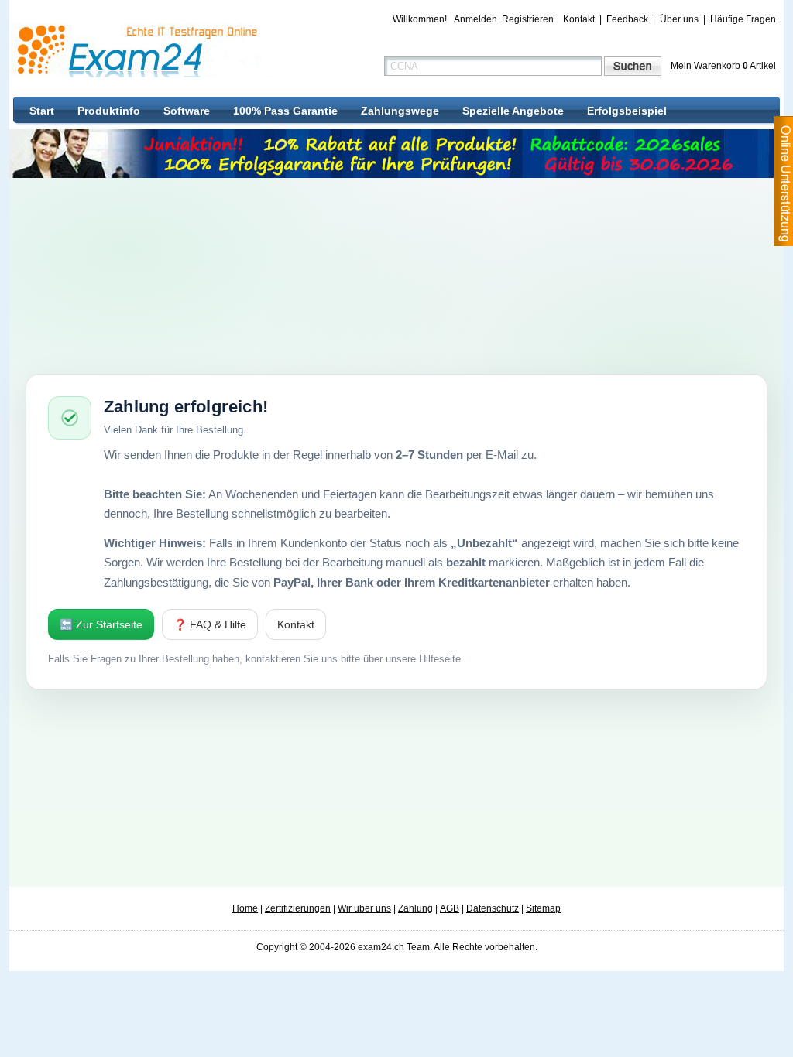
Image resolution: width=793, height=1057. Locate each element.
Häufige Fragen (743, 19)
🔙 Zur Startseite (101, 624)
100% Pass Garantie (285, 110)
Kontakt (579, 19)
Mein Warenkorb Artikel (723, 65)
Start (41, 110)
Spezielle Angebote (513, 110)
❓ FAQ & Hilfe (209, 624)
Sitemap (543, 908)
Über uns (679, 19)
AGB (449, 908)
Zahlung (415, 908)
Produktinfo (108, 110)
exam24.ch (142, 50)
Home (245, 908)
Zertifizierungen (298, 908)
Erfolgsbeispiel (627, 110)
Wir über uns (364, 908)
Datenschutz (492, 908)
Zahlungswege (400, 110)
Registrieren (528, 19)
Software (186, 110)
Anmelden (475, 19)
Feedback (627, 19)
